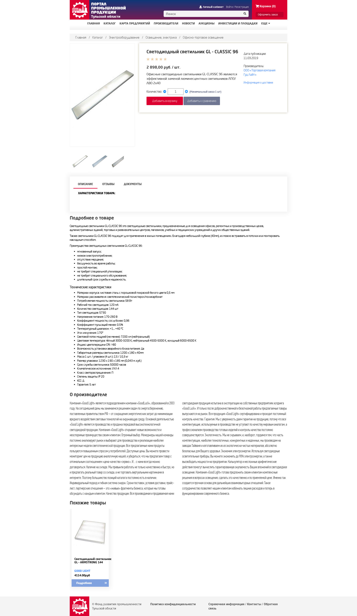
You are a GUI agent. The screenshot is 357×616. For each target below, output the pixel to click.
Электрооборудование (124, 37)
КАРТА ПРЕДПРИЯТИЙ (135, 23)
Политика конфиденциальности (173, 604)
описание (85, 184)
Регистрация (242, 7)
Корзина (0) (268, 6)
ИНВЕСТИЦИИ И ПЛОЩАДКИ (238, 23)
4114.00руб (82, 575)
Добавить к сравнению (201, 101)
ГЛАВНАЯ (93, 23)
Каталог (97, 37)
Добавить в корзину (164, 101)
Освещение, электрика (161, 37)
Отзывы (108, 184)
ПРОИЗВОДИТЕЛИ (166, 23)
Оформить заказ (268, 14)
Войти (229, 7)
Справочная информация (226, 604)
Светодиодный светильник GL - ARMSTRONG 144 (92, 560)
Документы (133, 184)
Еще (264, 23)
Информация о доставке (258, 82)
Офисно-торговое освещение (203, 37)
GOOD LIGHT (82, 571)
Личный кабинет (213, 7)
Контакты (254, 604)
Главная (80, 37)
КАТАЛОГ (110, 23)
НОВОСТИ (188, 23)
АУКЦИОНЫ (207, 23)
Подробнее (84, 583)
